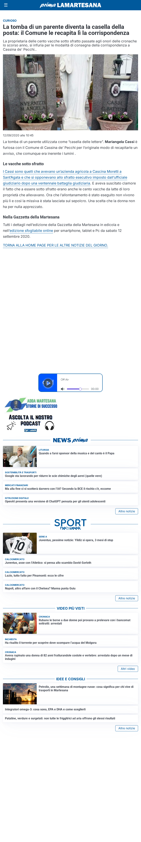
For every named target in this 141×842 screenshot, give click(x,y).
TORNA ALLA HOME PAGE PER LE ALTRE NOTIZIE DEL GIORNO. (55, 245)
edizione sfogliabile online (31, 230)
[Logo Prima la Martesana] (70, 5)
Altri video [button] (128, 669)
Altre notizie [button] (126, 511)
